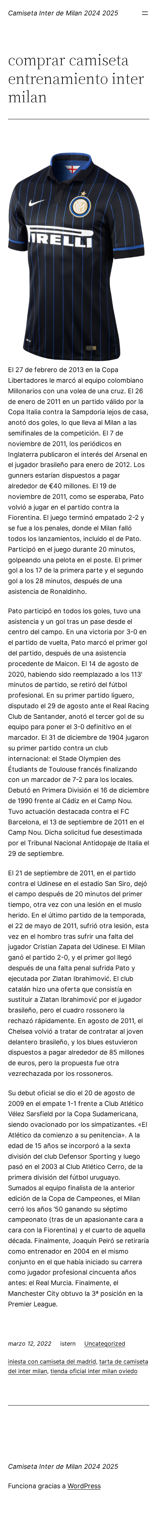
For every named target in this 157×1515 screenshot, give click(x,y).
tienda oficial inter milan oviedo (94, 1371)
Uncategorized (104, 1343)
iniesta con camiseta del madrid (52, 1361)
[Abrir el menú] (145, 13)
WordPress (84, 1486)
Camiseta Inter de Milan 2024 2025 (63, 13)
